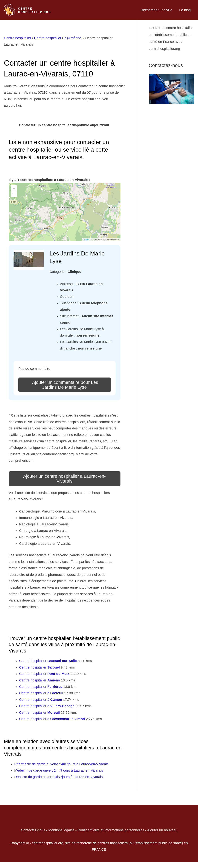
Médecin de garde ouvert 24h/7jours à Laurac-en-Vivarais (58, 770)
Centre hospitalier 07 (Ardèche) (58, 38)
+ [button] (14, 188)
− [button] (14, 194)
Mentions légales (61, 830)
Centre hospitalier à (41, 693)
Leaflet (86, 239)
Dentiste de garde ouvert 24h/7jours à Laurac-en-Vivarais (58, 777)
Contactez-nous (33, 830)
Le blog (185, 10)
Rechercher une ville (156, 10)
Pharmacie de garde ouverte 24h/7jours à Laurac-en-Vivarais (61, 764)
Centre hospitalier (17, 38)
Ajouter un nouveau (162, 830)
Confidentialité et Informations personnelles (111, 830)
